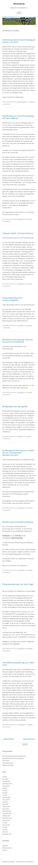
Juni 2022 (5, 790)
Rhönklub (19, 3)
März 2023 (5, 779)
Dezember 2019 (6, 811)
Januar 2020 (5, 809)
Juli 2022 (4, 788)
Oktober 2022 (6, 781)
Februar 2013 (6, 825)
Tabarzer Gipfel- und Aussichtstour (18, 233)
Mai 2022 (5, 793)
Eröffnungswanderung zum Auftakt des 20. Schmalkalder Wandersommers (18, 452)
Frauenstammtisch (7, 763)
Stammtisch (5, 760)
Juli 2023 (4, 776)
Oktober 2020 (6, 797)
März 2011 (5, 832)
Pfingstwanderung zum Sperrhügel (18, 584)
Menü (19, 12)
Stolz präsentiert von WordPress (25, 861)
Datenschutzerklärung (8, 861)
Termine (32, 102)
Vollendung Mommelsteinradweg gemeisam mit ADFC (18, 41)
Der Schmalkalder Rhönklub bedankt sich (14, 756)
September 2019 (7, 818)
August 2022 (5, 786)
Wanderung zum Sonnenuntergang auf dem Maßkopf (18, 117)
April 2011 (5, 829)
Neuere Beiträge (29, 739)
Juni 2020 (5, 802)
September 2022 (7, 783)
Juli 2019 (4, 822)
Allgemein (5, 845)
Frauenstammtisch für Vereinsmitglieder (12, 299)
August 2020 (5, 799)
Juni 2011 (5, 827)
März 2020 (5, 804)
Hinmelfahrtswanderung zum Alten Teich (18, 663)
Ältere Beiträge (8, 739)
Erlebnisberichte (7, 848)
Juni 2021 (5, 795)
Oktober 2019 (6, 815)
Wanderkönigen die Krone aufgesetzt (13, 758)
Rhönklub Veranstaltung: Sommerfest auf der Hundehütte (17, 340)
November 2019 (7, 813)
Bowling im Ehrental (8, 765)
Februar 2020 (6, 806)
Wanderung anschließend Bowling (17, 522)
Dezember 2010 (6, 834)
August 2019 (5, 820)
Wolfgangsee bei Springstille (15, 406)
